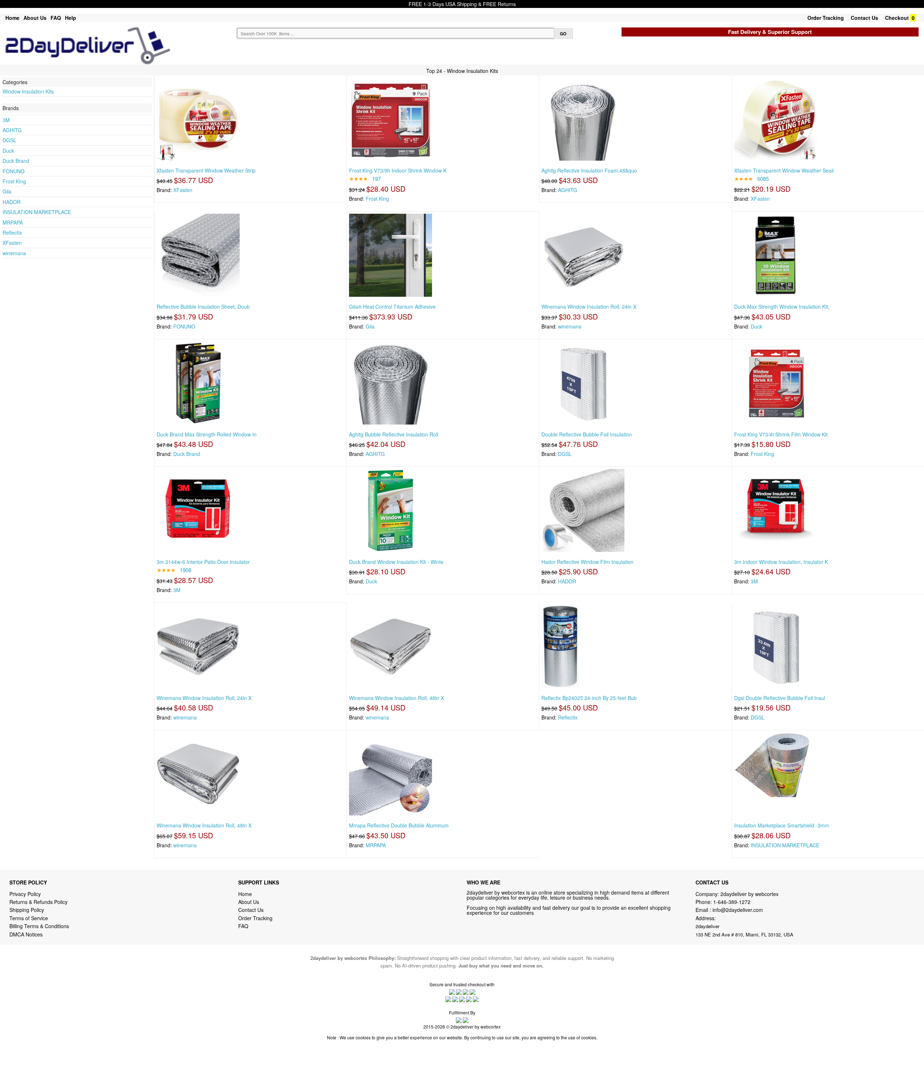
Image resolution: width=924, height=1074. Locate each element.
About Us (35, 17)
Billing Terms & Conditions (39, 926)
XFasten (12, 242)
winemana (14, 253)
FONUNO (14, 171)
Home (12, 17)
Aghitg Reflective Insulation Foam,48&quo (589, 170)
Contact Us (864, 17)
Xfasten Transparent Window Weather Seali (784, 170)
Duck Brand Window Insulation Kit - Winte (396, 561)
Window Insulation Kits (28, 91)
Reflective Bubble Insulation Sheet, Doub (203, 306)
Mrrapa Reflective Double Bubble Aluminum (399, 825)
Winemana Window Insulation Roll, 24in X (588, 306)
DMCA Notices (26, 934)
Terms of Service (28, 918)
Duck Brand (16, 160)
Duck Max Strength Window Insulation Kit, (781, 306)
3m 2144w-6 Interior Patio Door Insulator (203, 561)
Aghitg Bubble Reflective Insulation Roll (393, 434)
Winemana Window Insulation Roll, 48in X (396, 697)
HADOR (12, 201)
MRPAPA (13, 222)
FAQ (56, 17)
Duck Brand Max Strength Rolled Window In (207, 434)
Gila (7, 191)
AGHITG (12, 130)
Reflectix (12, 232)
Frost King (14, 181)
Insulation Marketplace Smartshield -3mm (781, 825)
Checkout (897, 17)
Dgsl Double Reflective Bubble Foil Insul (779, 697)
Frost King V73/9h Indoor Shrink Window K (397, 170)
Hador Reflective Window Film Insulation (587, 561)
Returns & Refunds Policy (38, 901)
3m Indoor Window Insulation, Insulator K (781, 561)
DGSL (9, 140)
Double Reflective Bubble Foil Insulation (586, 434)
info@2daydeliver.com (737, 909)
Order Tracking (825, 17)
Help (70, 17)
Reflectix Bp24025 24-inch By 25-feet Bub (589, 697)
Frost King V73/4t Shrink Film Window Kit (781, 434)
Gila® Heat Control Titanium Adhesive (392, 306)
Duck (8, 150)
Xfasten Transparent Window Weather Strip (206, 170)
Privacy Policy (25, 893)
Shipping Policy (27, 909)
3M (6, 119)
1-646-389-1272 (731, 901)
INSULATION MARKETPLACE (37, 212)
